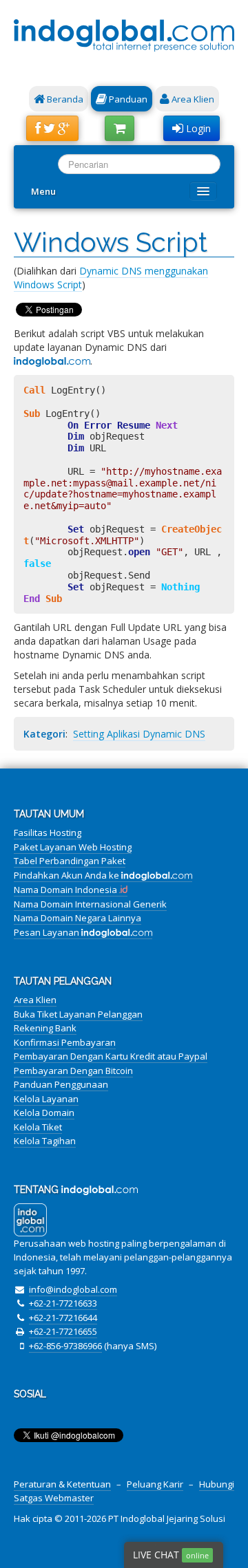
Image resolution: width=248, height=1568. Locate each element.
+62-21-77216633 (63, 1303)
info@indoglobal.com (73, 1289)
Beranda (64, 99)
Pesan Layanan (47, 932)
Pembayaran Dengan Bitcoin (73, 1070)
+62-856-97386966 (65, 1346)
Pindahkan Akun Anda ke (67, 875)
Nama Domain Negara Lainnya (77, 918)
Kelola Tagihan (45, 1141)
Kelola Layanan (46, 1099)
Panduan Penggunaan (61, 1084)
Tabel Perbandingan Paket (69, 861)
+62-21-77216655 (63, 1331)
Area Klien (191, 99)
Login (197, 128)
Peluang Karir (155, 1484)
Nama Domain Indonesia (66, 889)
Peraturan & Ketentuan (62, 1484)
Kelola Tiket (38, 1127)
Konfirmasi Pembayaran (65, 1042)
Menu (43, 191)
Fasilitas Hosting (47, 832)
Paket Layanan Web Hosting (73, 847)
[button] (52, 128)
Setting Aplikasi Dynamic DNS (139, 733)
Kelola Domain (44, 1112)
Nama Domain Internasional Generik (90, 904)
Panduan (127, 99)
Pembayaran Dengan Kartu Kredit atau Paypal (110, 1056)
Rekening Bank (45, 1028)
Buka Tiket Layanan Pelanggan (78, 1014)
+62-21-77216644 (63, 1317)
